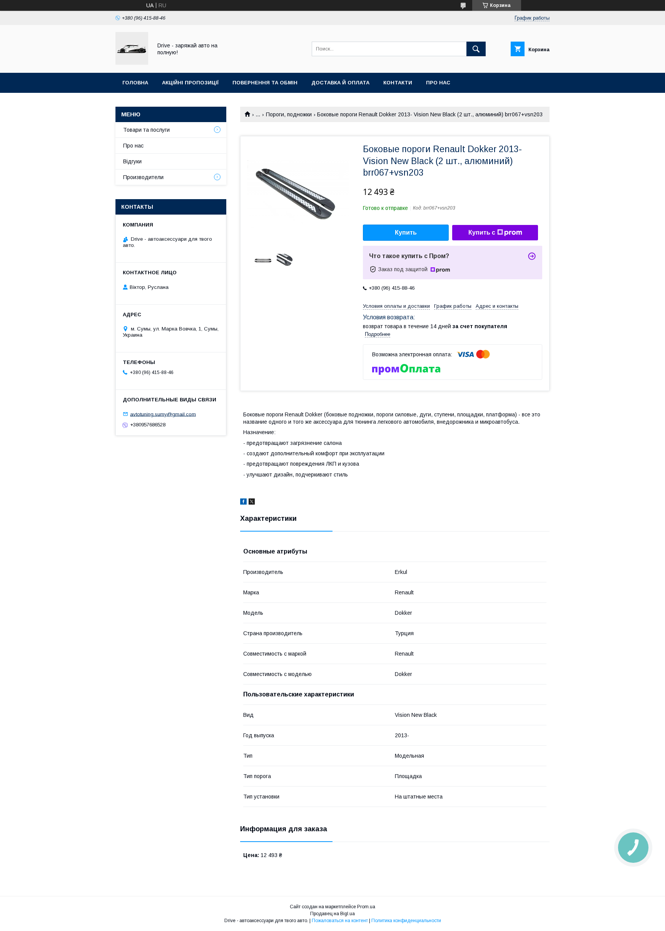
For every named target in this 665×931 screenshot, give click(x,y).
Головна (135, 83)
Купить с (481, 232)
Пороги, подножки (289, 114)
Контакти (397, 83)
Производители (143, 177)
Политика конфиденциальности (406, 920)
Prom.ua (366, 906)
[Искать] (476, 49)
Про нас (438, 83)
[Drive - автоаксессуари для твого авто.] (131, 63)
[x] (252, 503)
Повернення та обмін (264, 83)
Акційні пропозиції (190, 83)
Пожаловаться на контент (340, 920)
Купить (406, 232)
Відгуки (132, 161)
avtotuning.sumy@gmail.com (163, 414)
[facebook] (243, 503)
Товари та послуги (146, 130)
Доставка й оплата (340, 83)
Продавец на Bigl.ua (332, 913)
